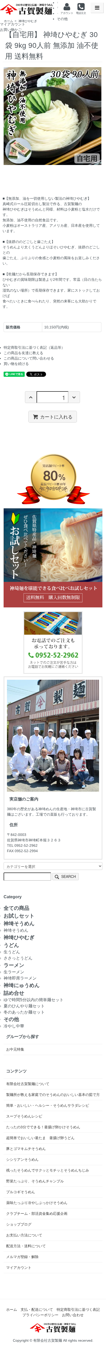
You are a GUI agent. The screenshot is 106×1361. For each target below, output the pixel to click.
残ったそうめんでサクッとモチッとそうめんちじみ (47, 1170)
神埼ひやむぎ (19, 937)
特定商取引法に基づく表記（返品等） (34, 347)
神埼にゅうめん (22, 985)
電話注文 (81, 13)
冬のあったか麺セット (24, 1012)
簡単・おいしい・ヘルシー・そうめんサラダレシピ (47, 1105)
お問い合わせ (73, 1315)
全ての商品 (16, 908)
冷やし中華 (14, 1026)
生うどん (12, 952)
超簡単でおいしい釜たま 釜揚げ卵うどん (40, 1138)
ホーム (11, 1309)
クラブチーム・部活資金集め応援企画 (36, 1213)
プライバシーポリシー (40, 1315)
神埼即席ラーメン (20, 978)
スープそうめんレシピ (24, 1116)
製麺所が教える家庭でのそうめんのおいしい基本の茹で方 (53, 1095)
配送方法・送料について (26, 1246)
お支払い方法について (24, 1235)
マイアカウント (12, 24)
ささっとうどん (18, 958)
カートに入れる (56, 416)
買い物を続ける (16, 364)
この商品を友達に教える (23, 353)
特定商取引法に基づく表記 (78, 1309)
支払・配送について (37, 1309)
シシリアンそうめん (22, 1159)
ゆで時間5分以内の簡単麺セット (34, 1000)
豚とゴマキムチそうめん (26, 1149)
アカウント (66, 13)
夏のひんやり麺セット (24, 1006)
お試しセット (19, 916)
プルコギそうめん (20, 1192)
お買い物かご (11, 30)
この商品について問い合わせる (29, 358)
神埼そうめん (19, 923)
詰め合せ (14, 993)
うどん (11, 945)
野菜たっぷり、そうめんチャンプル (35, 1181)
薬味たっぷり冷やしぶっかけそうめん (36, 1203)
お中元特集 (15, 1049)
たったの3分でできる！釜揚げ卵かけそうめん (43, 1127)
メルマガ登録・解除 (22, 1257)
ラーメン (14, 965)
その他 (62, 19)
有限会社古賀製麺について (27, 1084)
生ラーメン (14, 972)
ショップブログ (18, 1224)
